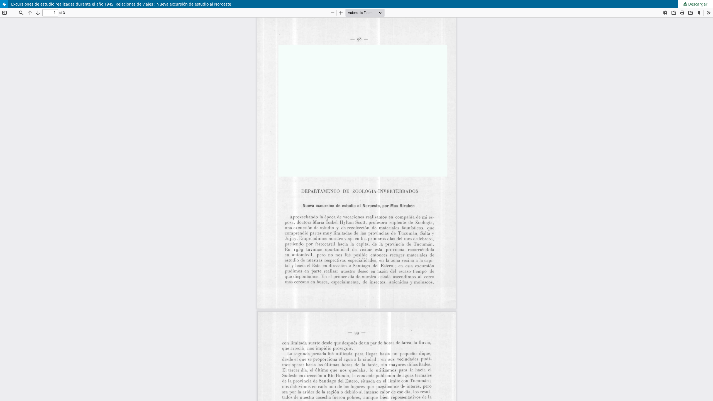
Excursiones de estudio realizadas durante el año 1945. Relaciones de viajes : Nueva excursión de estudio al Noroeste (121, 4)
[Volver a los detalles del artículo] (4, 4)
